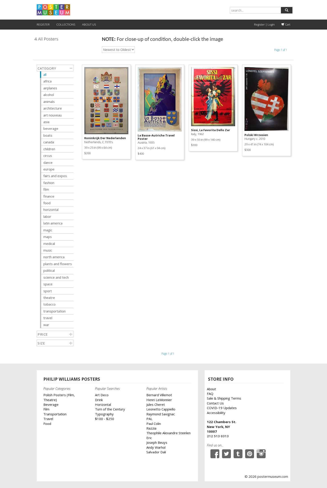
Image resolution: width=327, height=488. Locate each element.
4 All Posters (46, 39)
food (46, 203)
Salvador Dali (156, 452)
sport (47, 291)
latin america (53, 223)
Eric (149, 438)
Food (47, 423)
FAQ (210, 393)
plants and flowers (57, 264)
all (44, 74)
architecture (52, 108)
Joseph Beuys (156, 442)
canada (48, 142)
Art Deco (102, 395)
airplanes (50, 88)
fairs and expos (55, 176)
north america (54, 257)
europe (48, 169)
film (46, 189)
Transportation (55, 414)
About (211, 389)
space (47, 284)
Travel (48, 418)
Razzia (151, 428)
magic (47, 230)
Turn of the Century (110, 409)
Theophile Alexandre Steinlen (168, 433)
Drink (99, 400)
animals (49, 101)
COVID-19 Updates (222, 408)
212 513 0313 (218, 436)
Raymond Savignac (160, 414)
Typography (104, 414)
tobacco (49, 304)
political (49, 270)
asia (46, 122)
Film (46, 409)
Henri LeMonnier (159, 400)
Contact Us (215, 403)
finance (48, 196)
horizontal (51, 209)
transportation (54, 311)
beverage (50, 128)
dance (47, 162)
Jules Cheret (155, 404)
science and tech (56, 277)
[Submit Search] (287, 10)
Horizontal (103, 404)
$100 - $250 (104, 418)
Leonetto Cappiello (160, 409)
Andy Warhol (156, 447)
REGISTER (43, 24)
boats (47, 135)
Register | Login (264, 24)
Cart (287, 24)
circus (47, 155)
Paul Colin (153, 423)
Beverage (51, 404)
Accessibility (216, 412)
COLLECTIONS (65, 24)
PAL (149, 418)
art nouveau (52, 115)
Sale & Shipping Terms (224, 398)
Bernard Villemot (159, 395)
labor (47, 216)
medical (49, 243)
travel (47, 318)
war (46, 324)
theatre (49, 297)
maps (47, 236)
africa (47, 81)
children (49, 149)
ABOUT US (89, 24)
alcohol (48, 94)
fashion (48, 182)
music (47, 250)
